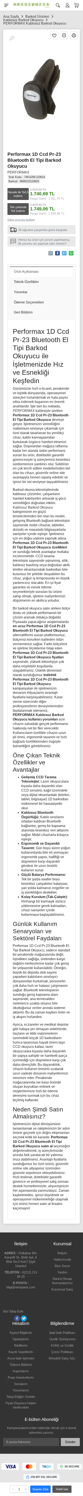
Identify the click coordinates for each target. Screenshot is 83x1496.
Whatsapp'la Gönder (71, 253)
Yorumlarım (21, 1390)
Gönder (70, 1442)
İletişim (62, 1253)
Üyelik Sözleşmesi (62, 1339)
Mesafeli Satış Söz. (62, 1358)
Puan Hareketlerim (21, 1377)
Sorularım (21, 1384)
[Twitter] (24, 1318)
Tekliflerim (21, 1345)
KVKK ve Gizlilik (62, 1345)
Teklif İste (62, 1489)
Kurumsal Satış (62, 1289)
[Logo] (30, 5)
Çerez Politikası (62, 1352)
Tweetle (64, 253)
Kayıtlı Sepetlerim (21, 1352)
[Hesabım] (67, 5)
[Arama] (58, 5)
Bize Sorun (62, 1266)
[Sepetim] (76, 5)
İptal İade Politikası (62, 1332)
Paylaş (57, 253)
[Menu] (6, 5)
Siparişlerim (21, 1339)
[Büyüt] (11, 38)
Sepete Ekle (40, 1489)
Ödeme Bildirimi (21, 1364)
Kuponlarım (21, 1371)
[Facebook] (17, 1318)
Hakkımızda (62, 1259)
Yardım (62, 1272)
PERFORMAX (18, 172)
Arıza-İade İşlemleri (20, 1358)
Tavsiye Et (50, 253)
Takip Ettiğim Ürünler (20, 1396)
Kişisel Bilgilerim (21, 1332)
